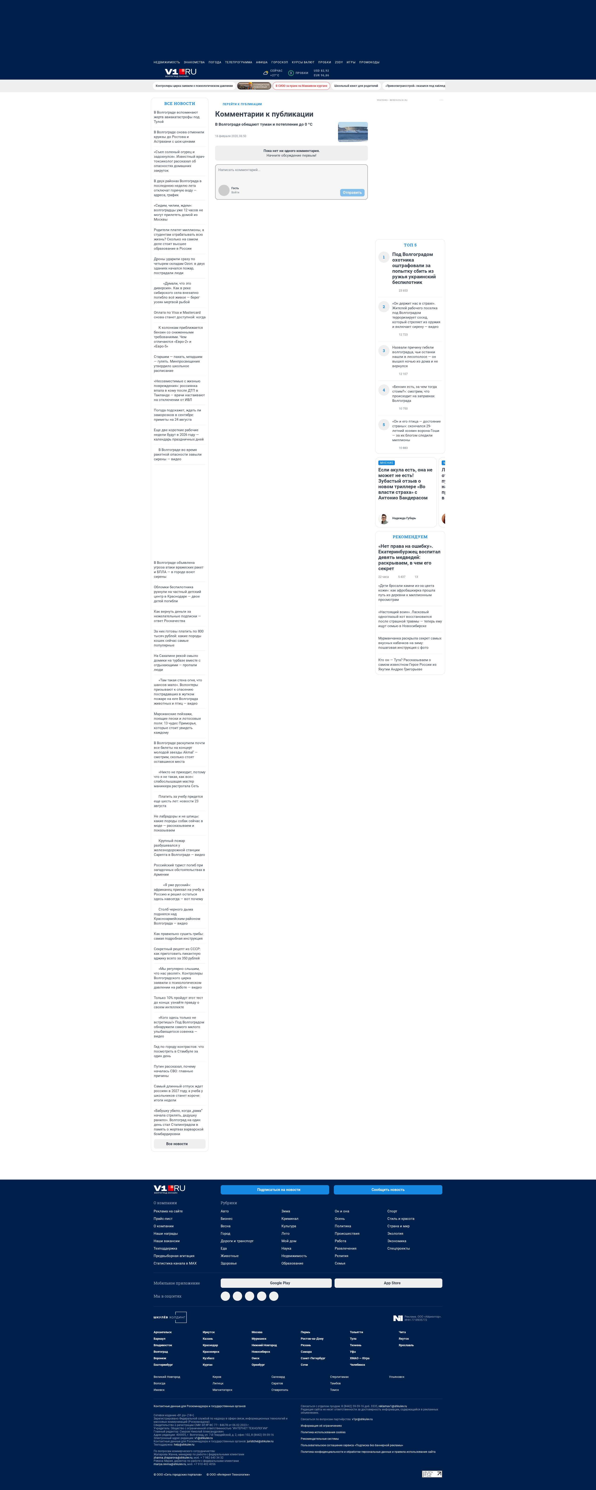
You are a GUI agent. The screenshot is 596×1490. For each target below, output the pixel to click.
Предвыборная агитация (174, 1256)
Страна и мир (398, 1226)
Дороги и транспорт (237, 1241)
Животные (230, 1256)
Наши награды (166, 1233)
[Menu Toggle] (156, 73)
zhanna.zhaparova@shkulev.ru (173, 1457)
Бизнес (227, 1219)
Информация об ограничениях (321, 1425)
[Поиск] (417, 73)
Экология (395, 1233)
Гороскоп (279, 62)
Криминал (289, 1219)
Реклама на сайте (168, 1211)
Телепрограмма (238, 62)
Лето (285, 1233)
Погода (215, 62)
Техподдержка (165, 1248)
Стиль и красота (400, 1219)
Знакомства (194, 62)
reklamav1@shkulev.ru (393, 1406)
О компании (164, 1226)
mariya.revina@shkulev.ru (170, 1464)
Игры (351, 62)
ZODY (339, 62)
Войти (235, 192)
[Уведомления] (428, 73)
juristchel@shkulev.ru (260, 1441)
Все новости (179, 103)
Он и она (342, 1211)
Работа (340, 1241)
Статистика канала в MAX (175, 1263)
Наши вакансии (167, 1241)
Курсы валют (303, 62)
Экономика (396, 1241)
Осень (340, 1219)
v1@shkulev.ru (204, 1438)
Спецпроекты (398, 1248)
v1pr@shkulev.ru (362, 1419)
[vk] (237, 1296)
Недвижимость (167, 62)
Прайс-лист (163, 1219)
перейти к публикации (242, 104)
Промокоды (369, 62)
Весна (225, 1226)
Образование (292, 1263)
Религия (341, 1256)
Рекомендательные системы (320, 1438)
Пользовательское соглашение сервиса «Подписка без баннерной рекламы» (352, 1445)
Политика (343, 1226)
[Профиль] (439, 73)
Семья (340, 1263)
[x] (273, 1296)
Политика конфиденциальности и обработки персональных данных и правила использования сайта (368, 1451)
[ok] (249, 1296)
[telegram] (225, 1296)
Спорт (392, 1211)
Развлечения (345, 1248)
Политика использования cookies (323, 1432)
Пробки (324, 62)
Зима (285, 1211)
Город (225, 1233)
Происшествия (347, 1233)
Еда (224, 1248)
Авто (225, 1211)
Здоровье (229, 1263)
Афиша (262, 62)
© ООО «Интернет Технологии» (228, 1474)
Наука (286, 1248)
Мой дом (288, 1241)
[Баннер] (254, 86)
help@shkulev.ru (184, 1444)
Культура (288, 1226)
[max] (261, 1296)
